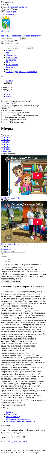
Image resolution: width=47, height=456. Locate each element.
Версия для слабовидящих (18, 419)
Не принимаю (18, 405)
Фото (8, 94)
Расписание (11, 57)
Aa (3, 12)
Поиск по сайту (13, 416)
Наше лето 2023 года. (10, 198)
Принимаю (6, 405)
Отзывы (9, 69)
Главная (9, 50)
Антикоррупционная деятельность (21, 71)
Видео (9, 96)
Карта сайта (11, 414)
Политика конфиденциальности (20, 421)
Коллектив (11, 60)
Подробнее (6, 151)
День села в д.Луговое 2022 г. (14, 244)
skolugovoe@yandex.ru (17, 7)
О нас (8, 53)
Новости (10, 62)
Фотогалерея (12, 64)
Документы (11, 55)
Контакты (10, 67)
